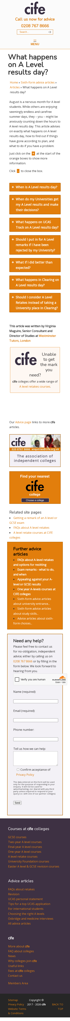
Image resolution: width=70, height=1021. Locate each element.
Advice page (23, 422)
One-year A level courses (24, 852)
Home (14, 82)
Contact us (15, 976)
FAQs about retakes (21, 889)
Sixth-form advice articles (38, 82)
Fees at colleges (21, 971)
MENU (35, 44)
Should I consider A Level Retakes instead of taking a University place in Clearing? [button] (37, 302)
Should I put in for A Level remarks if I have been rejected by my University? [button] (35, 244)
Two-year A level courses (25, 842)
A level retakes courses (34, 386)
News (12, 956)
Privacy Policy (25, 775)
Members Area (18, 983)
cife (35, 7)
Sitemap (13, 1000)
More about (19, 946)
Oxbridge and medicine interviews (30, 919)
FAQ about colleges (21, 951)
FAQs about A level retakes (31, 528)
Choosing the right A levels (26, 914)
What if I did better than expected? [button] (34, 265)
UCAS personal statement (25, 899)
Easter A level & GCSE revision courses (33, 866)
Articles (15, 87)
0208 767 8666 (35, 26)
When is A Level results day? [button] (36, 187)
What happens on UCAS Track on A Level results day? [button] (37, 224)
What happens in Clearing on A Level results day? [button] (37, 282)
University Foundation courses (28, 861)
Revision (13, 894)
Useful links (16, 966)
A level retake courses (23, 857)
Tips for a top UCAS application (29, 904)
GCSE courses (17, 837)
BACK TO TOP (57, 1006)
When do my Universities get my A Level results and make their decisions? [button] (37, 204)
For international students (25, 909)
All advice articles (19, 923)
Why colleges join (22, 961)
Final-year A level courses (25, 847)
